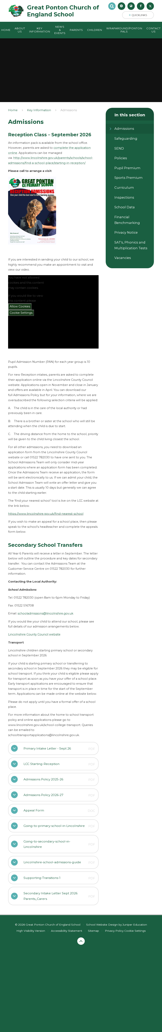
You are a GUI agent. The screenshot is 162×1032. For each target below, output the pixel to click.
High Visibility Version (30, 930)
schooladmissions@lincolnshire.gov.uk (45, 613)
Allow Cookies (20, 306)
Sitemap (93, 930)
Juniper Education (134, 924)
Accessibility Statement (66, 930)
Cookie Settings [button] (135, 930)
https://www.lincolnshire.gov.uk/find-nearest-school (45, 514)
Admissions (68, 110)
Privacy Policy (114, 930)
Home (13, 110)
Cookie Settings (21, 313)
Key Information (39, 110)
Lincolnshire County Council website (34, 634)
